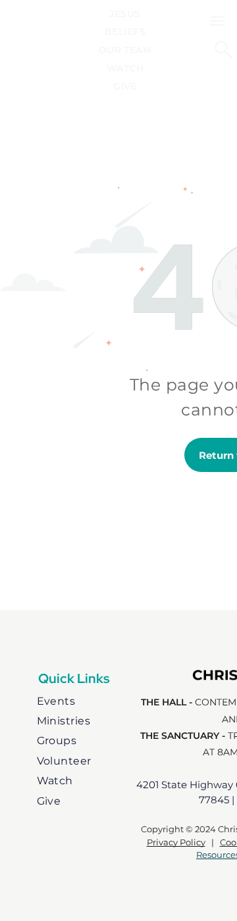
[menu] (217, 21)
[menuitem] (124, 14)
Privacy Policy (176, 842)
